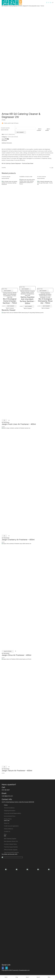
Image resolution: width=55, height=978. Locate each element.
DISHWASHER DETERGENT (45, 294)
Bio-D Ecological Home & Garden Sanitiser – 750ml (10, 301)
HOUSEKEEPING (7, 295)
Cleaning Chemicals (7, 293)
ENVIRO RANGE (43, 295)
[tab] (27, 140)
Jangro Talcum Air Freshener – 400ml (17, 771)
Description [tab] (4, 140)
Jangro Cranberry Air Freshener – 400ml (18, 540)
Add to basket (20, 132)
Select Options (7, 651)
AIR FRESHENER (5, 422)
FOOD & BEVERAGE (13, 136)
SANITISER (9, 297)
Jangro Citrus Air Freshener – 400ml (16, 655)
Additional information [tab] (7, 143)
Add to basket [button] (7, 290)
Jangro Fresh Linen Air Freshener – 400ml (19, 424)
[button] (4, 420)
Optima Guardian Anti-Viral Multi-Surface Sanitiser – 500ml (27, 300)
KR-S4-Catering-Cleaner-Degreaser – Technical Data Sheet (17, 163)
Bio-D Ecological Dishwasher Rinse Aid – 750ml (45, 301)
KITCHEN (14, 295)
